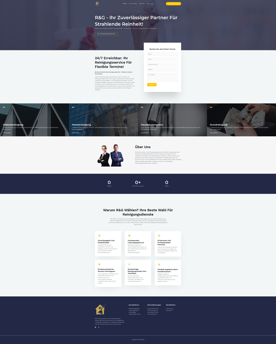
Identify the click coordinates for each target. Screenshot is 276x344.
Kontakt (142, 3)
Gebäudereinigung (152, 308)
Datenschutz (170, 308)
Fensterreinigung (152, 310)
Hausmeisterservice (153, 312)
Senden (152, 84)
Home (125, 3)
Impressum (169, 310)
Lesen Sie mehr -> (7, 132)
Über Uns (150, 3)
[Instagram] (98, 327)
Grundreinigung (152, 314)
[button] (173, 3)
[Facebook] (95, 327)
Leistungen (133, 3)
